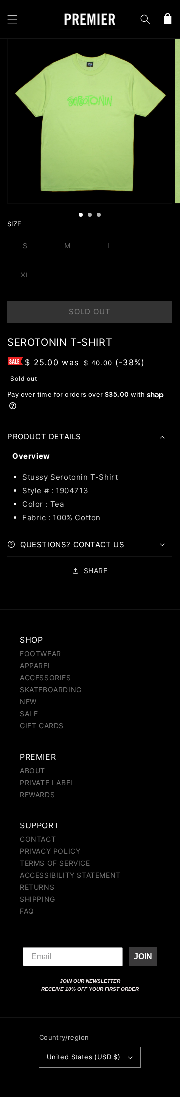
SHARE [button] (96, 570)
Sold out (90, 311)
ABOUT (33, 770)
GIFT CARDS (42, 725)
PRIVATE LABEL (47, 782)
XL (25, 275)
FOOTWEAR (41, 653)
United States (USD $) (83, 1057)
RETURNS (37, 887)
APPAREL (36, 665)
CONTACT (38, 839)
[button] (13, 19)
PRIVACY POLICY (50, 851)
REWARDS (37, 794)
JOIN (143, 956)
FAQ (27, 911)
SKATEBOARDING (51, 689)
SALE (29, 713)
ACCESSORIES (46, 677)
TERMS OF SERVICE (55, 863)
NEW (28, 701)
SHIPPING (38, 899)
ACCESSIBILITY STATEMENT (70, 875)
